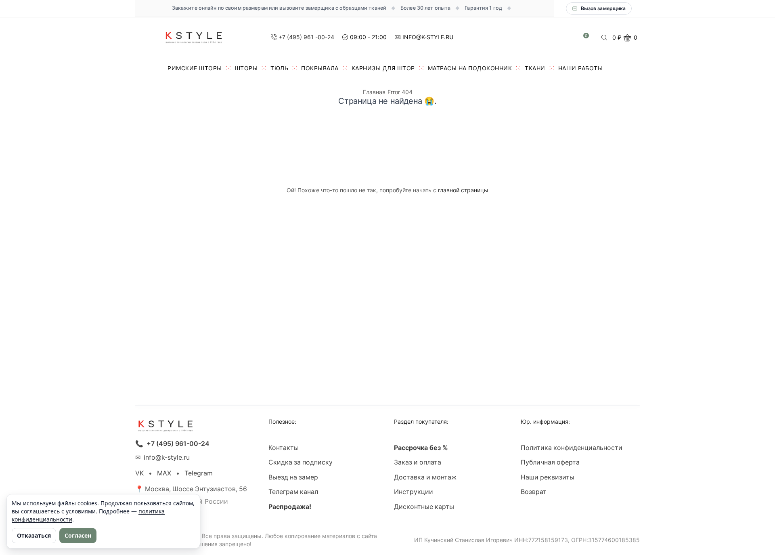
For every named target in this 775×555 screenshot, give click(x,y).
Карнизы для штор (383, 68)
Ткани (535, 68)
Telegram (198, 473)
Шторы (246, 68)
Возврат (534, 492)
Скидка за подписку (300, 462)
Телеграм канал (293, 492)
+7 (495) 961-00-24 (178, 444)
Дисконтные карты (424, 507)
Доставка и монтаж (425, 477)
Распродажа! (289, 507)
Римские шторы (195, 68)
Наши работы (580, 68)
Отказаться (34, 535)
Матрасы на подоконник (470, 68)
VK (139, 473)
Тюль (279, 68)
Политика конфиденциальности (571, 448)
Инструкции (413, 492)
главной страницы (463, 190)
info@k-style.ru (167, 457)
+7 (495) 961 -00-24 (306, 37)
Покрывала (320, 68)
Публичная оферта (550, 462)
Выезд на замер (293, 477)
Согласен (78, 535)
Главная (374, 91)
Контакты (283, 448)
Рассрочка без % (421, 448)
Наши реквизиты (547, 477)
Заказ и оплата (417, 462)
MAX (164, 473)
